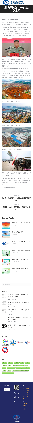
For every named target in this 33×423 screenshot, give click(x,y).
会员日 (24, 367)
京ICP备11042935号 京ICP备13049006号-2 (16, 397)
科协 (28, 367)
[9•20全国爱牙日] (5, 350)
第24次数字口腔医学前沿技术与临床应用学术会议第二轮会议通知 (19, 295)
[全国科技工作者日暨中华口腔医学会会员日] (12, 342)
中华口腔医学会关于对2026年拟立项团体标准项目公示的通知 (19, 318)
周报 (10, 365)
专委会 (26, 365)
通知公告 (10, 362)
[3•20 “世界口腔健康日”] (20, 342)
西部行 (4, 367)
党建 (21, 365)
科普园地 (27, 362)
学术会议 (4, 365)
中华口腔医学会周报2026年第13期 (21, 250)
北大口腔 (18, 367)
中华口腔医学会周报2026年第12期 (21, 259)
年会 (13, 367)
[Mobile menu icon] (30, 2)
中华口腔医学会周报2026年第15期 (21, 232)
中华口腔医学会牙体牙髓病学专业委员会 (20, 370)
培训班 (22, 362)
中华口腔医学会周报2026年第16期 (21, 223)
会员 (9, 367)
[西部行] (27, 342)
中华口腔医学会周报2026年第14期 (21, 241)
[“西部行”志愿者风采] (5, 342)
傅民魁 (9, 370)
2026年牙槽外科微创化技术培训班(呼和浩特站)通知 (19, 311)
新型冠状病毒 (15, 365)
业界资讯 (16, 362)
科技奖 (4, 370)
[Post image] (6, 225)
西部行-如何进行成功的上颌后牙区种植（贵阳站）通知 (19, 326)
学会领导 (4, 362)
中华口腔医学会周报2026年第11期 (21, 268)
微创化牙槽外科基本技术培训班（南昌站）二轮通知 (19, 303)
